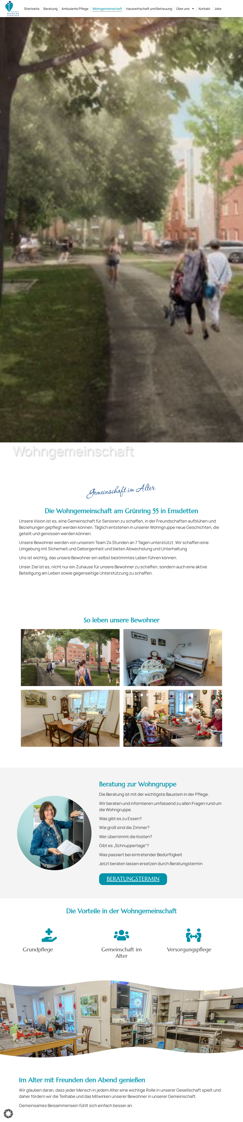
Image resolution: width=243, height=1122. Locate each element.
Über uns (182, 8)
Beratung (50, 8)
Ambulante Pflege (75, 8)
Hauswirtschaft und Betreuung (149, 8)
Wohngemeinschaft (107, 8)
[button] (8, 1113)
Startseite (31, 8)
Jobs (217, 8)
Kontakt (204, 8)
